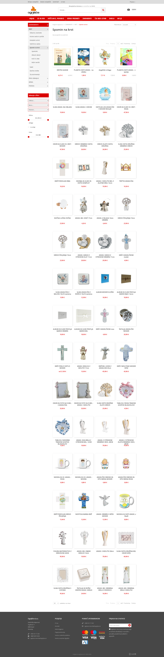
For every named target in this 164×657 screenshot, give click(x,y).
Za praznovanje (35, 74)
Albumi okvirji (36, 55)
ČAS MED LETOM (100, 18)
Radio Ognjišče (45, 2)
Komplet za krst (35, 40)
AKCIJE (119, 18)
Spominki (35, 51)
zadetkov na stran (65, 603)
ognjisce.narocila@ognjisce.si (92, 626)
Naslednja (127, 43)
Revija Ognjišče (33, 2)
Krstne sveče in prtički (37, 36)
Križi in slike (35, 59)
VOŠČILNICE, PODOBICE (56, 18)
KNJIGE (31, 18)
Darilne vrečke (34, 71)
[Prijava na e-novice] (129, 625)
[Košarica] (131, 9)
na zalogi (32, 127)
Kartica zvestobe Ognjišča (62, 638)
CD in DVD (41, 18)
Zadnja (133, 43)
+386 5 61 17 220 (34, 634)
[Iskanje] (103, 10)
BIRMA (31, 82)
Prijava (132, 2)
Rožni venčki (36, 62)
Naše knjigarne (59, 629)
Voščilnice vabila (35, 44)
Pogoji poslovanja (60, 632)
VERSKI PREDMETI (73, 18)
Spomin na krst (35, 47)
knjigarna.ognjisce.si (58, 24)
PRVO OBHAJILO (34, 78)
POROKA (31, 86)
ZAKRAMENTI (87, 18)
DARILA (111, 18)
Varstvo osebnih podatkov (62, 635)
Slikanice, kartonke (36, 33)
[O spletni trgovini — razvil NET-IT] (132, 654)
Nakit (31, 67)
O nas (63, 2)
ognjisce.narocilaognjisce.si (38, 638)
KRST (30, 29)
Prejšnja (112, 43)
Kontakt (56, 2)
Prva (107, 43)
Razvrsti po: (117, 24)
